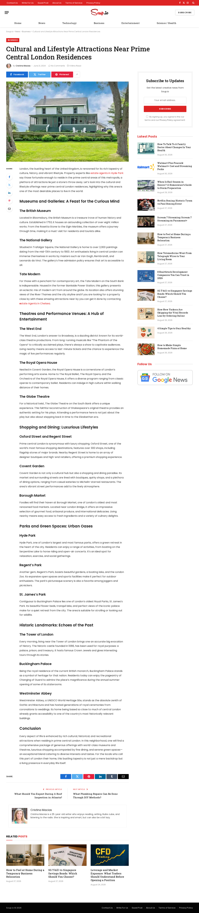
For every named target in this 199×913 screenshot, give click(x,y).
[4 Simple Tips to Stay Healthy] (146, 332)
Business (99, 23)
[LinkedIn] (9, 193)
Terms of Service (73, 2)
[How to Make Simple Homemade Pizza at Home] (146, 349)
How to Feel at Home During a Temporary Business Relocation (25, 873)
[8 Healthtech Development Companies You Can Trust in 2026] (146, 276)
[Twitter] (9, 185)
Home (17, 23)
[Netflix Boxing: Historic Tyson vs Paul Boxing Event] (146, 205)
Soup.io (9, 31)
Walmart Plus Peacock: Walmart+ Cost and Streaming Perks (174, 166)
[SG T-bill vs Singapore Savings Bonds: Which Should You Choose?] (67, 855)
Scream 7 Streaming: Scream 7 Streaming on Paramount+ (174, 219)
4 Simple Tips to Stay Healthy (174, 328)
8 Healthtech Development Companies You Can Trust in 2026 (173, 275)
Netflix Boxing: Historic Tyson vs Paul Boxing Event (174, 202)
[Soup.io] (99, 12)
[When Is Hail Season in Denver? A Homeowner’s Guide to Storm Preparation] (146, 186)
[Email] (9, 209)
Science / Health (166, 23)
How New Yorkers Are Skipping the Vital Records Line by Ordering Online (172, 312)
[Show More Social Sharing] (77, 74)
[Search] (193, 3)
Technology (69, 23)
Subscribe (185, 12)
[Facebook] (9, 177)
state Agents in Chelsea (35, 303)
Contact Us (12, 2)
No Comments (58, 65)
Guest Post (43, 2)
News (41, 23)
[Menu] (7, 12)
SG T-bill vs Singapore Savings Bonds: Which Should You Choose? (62, 873)
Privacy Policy (93, 2)
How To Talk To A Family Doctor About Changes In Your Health (174, 147)
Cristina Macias (23, 65)
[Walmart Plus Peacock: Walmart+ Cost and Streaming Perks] (146, 167)
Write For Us (28, 2)
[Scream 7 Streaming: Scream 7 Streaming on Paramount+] (146, 221)
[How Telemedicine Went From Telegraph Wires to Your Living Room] (146, 257)
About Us (56, 2)
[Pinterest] (9, 201)
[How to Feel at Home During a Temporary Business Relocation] (25, 855)
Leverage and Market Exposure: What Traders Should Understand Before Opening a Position (107, 875)
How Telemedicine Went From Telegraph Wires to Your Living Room (174, 256)
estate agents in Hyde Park (106, 173)
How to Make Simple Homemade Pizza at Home (172, 347)
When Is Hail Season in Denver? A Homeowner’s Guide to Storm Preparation (174, 185)
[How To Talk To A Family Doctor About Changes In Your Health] (146, 148)
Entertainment (130, 23)
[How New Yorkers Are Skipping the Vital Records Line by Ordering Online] (146, 314)
